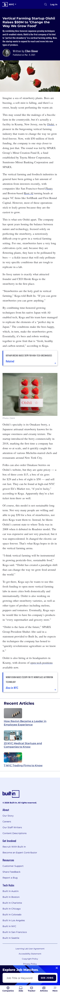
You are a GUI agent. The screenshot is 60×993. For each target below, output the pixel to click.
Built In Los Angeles (14, 920)
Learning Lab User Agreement (30, 948)
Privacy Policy (30, 964)
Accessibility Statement (30, 954)
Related (10, 361)
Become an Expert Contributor (20, 852)
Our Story (8, 815)
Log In (53, 4)
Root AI (28, 193)
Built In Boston (11, 897)
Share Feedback (11, 871)
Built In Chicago (12, 908)
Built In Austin (11, 891)
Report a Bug (10, 877)
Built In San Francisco (15, 932)
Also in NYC (12, 687)
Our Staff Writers (12, 827)
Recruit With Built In (14, 846)
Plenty (49, 188)
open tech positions (41, 662)
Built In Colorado (12, 914)
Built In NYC (9, 926)
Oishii (50, 124)
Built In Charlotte (12, 902)
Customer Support (13, 866)
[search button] (46, 4)
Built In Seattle (11, 938)
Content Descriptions (15, 833)
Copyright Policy (30, 959)
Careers (7, 821)
